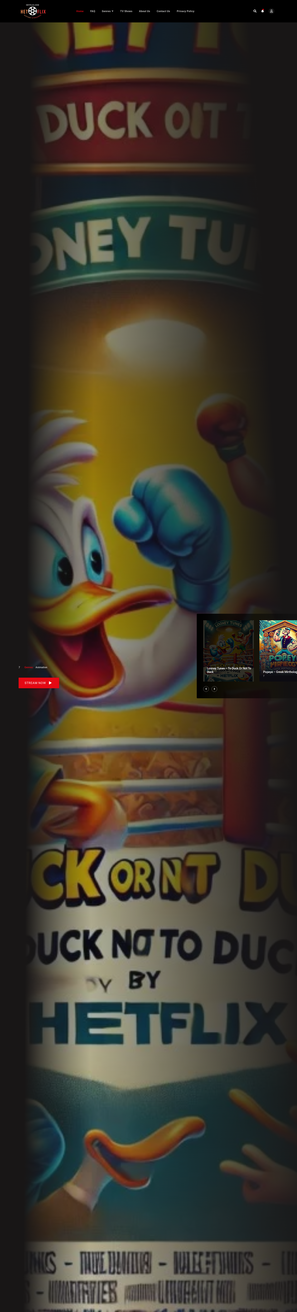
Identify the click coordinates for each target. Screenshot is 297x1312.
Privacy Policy (185, 11)
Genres (106, 11)
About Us (144, 11)
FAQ (92, 11)
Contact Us (163, 11)
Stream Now (36, 685)
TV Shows (126, 11)
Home (80, 11)
